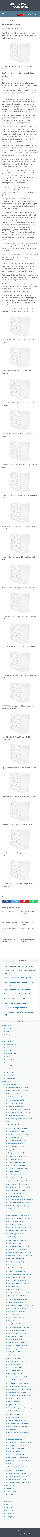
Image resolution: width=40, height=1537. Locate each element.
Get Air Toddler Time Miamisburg (17, 1162)
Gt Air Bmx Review (13, 1314)
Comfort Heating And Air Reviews (18, 1296)
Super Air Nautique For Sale (16, 1330)
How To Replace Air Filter (15, 1115)
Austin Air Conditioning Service (17, 1240)
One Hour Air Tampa (14, 1364)
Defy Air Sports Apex (14, 1171)
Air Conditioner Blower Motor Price (18, 1327)
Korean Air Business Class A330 (17, 1345)
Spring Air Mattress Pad (15, 1137)
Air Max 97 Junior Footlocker (16, 1454)
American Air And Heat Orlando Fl (18, 1277)
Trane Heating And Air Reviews (17, 1268)
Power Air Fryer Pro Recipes (16, 1234)
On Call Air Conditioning (15, 1339)
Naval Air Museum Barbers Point (17, 1420)
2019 (8, 1081)
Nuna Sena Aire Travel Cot (15, 1336)
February (10, 1075)
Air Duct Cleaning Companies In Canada (20, 1442)
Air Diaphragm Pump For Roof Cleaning (20, 1461)
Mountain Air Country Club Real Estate (19, 1395)
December (11, 1044)
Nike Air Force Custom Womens (17, 1128)
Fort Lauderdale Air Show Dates (17, 1265)
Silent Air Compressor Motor (16, 1349)
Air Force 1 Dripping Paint (15, 1103)
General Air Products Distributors (18, 1087)
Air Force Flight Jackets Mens (17, 1280)
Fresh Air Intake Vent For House (17, 1426)
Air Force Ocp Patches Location (17, 1411)
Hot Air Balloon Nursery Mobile (17, 1473)
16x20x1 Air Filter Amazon (16, 1175)
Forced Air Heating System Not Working (20, 1408)
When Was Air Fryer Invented (16, 1436)
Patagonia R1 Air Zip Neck (16, 1398)
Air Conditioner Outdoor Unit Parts (18, 1457)
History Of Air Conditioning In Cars (18, 1377)
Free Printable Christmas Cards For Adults (18, 966)
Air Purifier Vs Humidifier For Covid (18, 1218)
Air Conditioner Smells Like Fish (17, 1299)
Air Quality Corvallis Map (15, 1289)
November (11, 1047)
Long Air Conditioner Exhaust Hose (18, 1150)
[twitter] (15, 901)
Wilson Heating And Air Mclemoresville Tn (20, 1119)
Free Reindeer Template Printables (16, 1008)
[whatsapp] (33, 901)
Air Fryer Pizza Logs (14, 1321)
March (9, 1072)
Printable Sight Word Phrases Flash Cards (18, 994)
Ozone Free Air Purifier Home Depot (18, 1482)
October (10, 1050)
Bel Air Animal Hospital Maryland (18, 1392)
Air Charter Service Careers (16, 1258)
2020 (8, 1041)
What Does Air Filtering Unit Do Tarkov (19, 1122)
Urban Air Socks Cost (14, 1355)
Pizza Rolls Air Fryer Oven (15, 1212)
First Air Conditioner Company (17, 1308)
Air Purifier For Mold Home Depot (18, 1361)
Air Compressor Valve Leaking (17, 1165)
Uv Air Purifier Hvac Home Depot (17, 1140)
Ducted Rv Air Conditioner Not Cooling (19, 1252)
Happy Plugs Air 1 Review (15, 1324)
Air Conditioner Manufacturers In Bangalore (21, 1199)
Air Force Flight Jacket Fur (16, 1237)
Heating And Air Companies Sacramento (20, 1255)
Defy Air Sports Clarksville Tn (16, 1417)
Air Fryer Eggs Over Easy (15, 1159)
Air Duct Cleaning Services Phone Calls (19, 1187)
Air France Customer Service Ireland (18, 1209)
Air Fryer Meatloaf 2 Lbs (15, 1352)
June (9, 1063)
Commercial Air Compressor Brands (18, 1283)
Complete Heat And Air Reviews (17, 1184)
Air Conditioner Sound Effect (16, 1100)
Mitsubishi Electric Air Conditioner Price (19, 1293)
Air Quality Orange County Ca (17, 1271)
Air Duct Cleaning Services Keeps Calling (20, 1227)
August (10, 1056)
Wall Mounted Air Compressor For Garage (20, 1181)
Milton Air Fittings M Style (15, 1380)
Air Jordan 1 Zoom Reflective (16, 1097)
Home (20, 1531)
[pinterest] (24, 901)
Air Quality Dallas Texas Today (17, 1156)
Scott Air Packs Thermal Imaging (18, 1445)
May (9, 1031)
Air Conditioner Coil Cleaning (16, 1131)
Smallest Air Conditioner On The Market (19, 1246)
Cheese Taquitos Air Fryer (15, 1106)
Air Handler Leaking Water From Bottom (20, 1134)
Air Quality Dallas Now (14, 1464)
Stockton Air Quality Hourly (16, 1262)
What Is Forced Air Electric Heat (17, 1476)
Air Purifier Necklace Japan (16, 1448)
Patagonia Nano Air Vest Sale (17, 1153)
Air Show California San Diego (17, 1386)
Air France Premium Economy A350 (18, 1423)
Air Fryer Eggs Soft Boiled (15, 1374)
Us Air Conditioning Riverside (16, 1146)
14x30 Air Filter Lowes (14, 1414)
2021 (7, 1025)
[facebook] (6, 901)
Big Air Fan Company (14, 1405)
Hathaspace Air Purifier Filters (17, 1249)
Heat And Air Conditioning (15, 1470)
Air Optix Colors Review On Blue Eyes (19, 1109)
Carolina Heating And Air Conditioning (19, 1274)
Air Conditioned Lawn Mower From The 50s (21, 1389)
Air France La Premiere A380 (16, 1143)
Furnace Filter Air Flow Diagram (15, 1003)
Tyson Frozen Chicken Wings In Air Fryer (20, 1202)
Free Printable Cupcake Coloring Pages (17, 989)
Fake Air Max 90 (13, 1429)
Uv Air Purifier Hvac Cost (15, 1370)
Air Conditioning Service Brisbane (18, 1091)
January (10, 1038)
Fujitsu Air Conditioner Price (16, 1318)
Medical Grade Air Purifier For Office (18, 1215)
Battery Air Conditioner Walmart (17, 1333)
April (9, 1035)
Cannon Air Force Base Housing (17, 1342)
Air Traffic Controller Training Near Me (19, 1383)
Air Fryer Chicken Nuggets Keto (17, 1168)
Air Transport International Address (18, 1432)
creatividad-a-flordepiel (20, 5)
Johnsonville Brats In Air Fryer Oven (18, 1467)
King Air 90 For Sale (14, 1451)
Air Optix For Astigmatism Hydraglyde (19, 1206)
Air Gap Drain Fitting (14, 1401)
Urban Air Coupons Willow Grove (17, 1230)
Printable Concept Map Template (15, 998)
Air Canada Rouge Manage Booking (18, 1190)
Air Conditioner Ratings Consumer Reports (20, 1305)
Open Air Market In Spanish (16, 1439)
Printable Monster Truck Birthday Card (17, 978)
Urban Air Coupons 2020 (15, 1302)
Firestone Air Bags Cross (15, 1196)
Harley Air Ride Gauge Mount (16, 1178)
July (8, 1028)
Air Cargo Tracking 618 (15, 1367)
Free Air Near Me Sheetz (15, 1243)
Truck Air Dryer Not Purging (16, 1193)
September (11, 1053)
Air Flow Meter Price (14, 1094)
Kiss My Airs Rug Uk (14, 1286)
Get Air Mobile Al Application (16, 1125)
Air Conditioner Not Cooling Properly (19, 1112)
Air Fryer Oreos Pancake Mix (16, 1311)
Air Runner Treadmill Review (16, 1224)
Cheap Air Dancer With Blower (17, 1479)
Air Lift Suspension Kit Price (16, 1221)
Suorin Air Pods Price (14, 1358)
